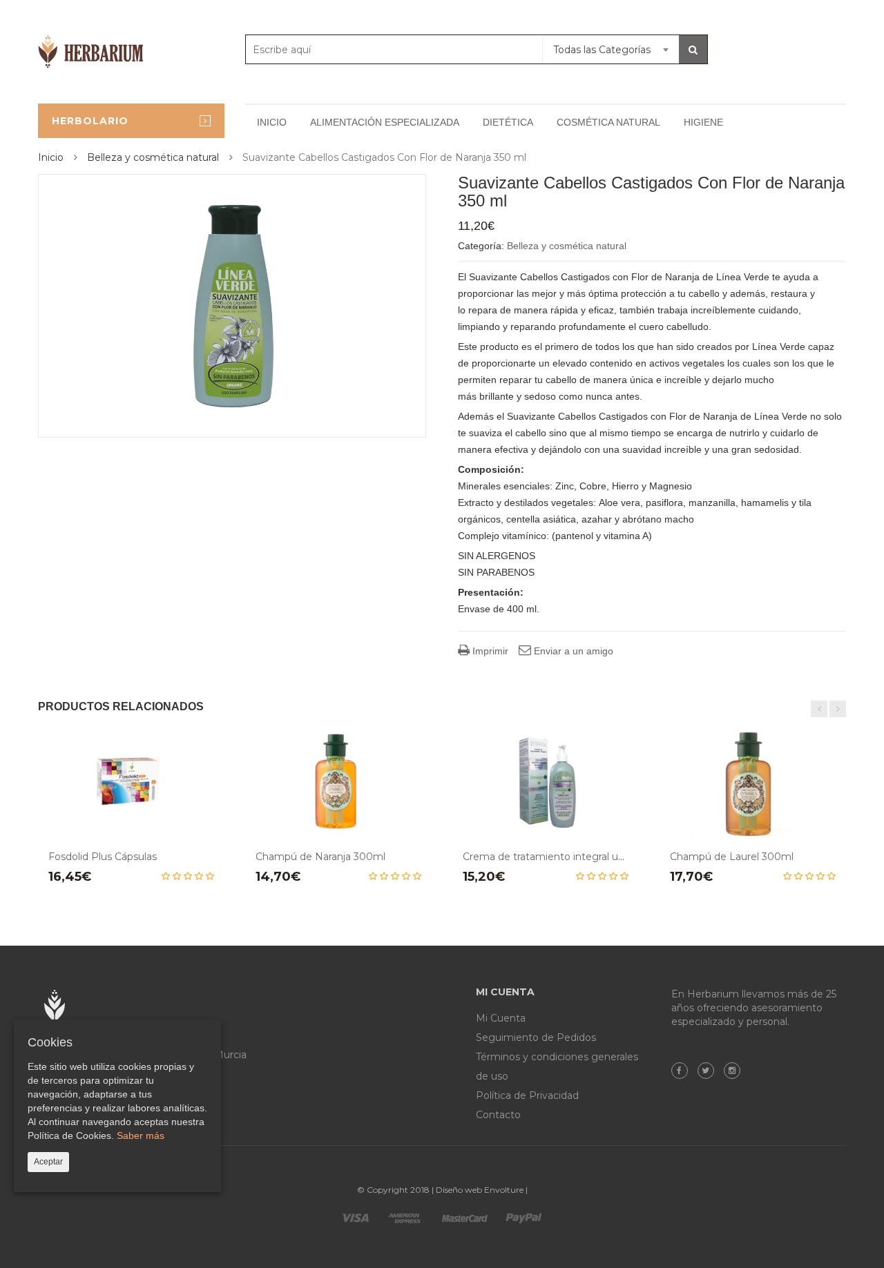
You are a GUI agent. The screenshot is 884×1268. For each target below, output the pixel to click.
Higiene (703, 122)
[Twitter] (709, 1070)
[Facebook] (683, 1070)
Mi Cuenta (501, 1018)
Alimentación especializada (384, 122)
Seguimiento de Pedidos (536, 1037)
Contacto (498, 1115)
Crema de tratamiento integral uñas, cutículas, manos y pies (606, 856)
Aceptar (48, 1162)
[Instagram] (735, 1070)
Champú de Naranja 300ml (320, 856)
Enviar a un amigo (572, 650)
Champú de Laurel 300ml (732, 856)
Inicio (272, 122)
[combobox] (610, 50)
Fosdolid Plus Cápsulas (102, 856)
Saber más (140, 1135)
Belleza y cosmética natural (153, 157)
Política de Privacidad (527, 1095)
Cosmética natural (608, 122)
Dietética (508, 122)
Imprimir (489, 650)
